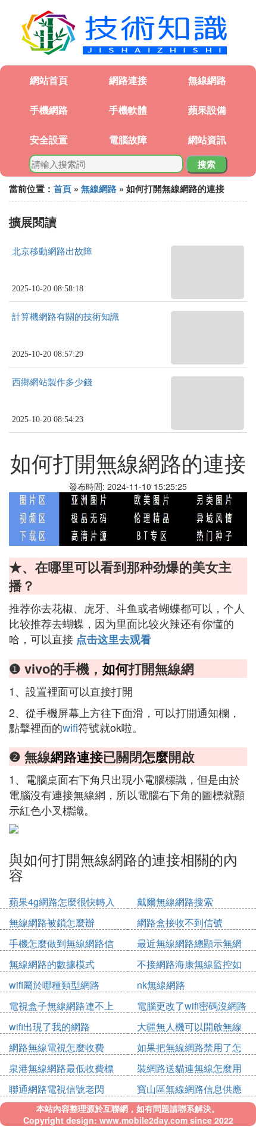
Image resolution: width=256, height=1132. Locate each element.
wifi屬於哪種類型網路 (54, 985)
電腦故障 (128, 139)
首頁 (62, 188)
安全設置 (49, 139)
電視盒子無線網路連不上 (61, 1005)
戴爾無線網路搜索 (175, 901)
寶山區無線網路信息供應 (189, 1089)
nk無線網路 (161, 985)
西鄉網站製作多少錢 (52, 382)
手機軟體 (128, 110)
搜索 (207, 164)
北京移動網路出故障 (52, 251)
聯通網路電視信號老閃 (56, 1089)
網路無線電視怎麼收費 (56, 1047)
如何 (115, 668)
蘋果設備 (207, 110)
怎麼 (155, 756)
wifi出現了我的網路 (49, 1026)
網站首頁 (49, 80)
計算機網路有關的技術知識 (65, 317)
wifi (70, 727)
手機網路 (49, 110)
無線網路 (207, 80)
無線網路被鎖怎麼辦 (52, 922)
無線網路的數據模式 (52, 964)
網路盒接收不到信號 (180, 922)
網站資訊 (207, 139)
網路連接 (128, 80)
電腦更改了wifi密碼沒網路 (191, 1005)
